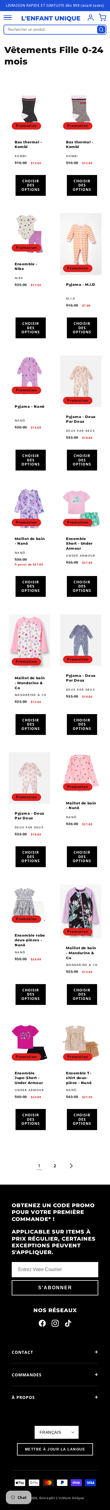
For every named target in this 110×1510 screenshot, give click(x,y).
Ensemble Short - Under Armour (79, 543)
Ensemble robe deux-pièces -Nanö (30, 940)
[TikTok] (68, 1324)
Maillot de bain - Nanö (30, 541)
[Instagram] (55, 1324)
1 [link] (39, 1165)
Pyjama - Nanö (30, 406)
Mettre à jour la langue (55, 1449)
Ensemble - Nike (26, 266)
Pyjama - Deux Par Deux (81, 419)
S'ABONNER (55, 1287)
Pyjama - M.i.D (80, 284)
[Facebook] (42, 1324)
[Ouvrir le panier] (102, 17)
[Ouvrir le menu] (8, 17)
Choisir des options (30, 185)
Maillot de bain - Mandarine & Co (30, 683)
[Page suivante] (71, 1165)
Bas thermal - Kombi (28, 144)
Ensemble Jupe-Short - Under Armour (29, 1078)
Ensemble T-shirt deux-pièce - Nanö (79, 1078)
